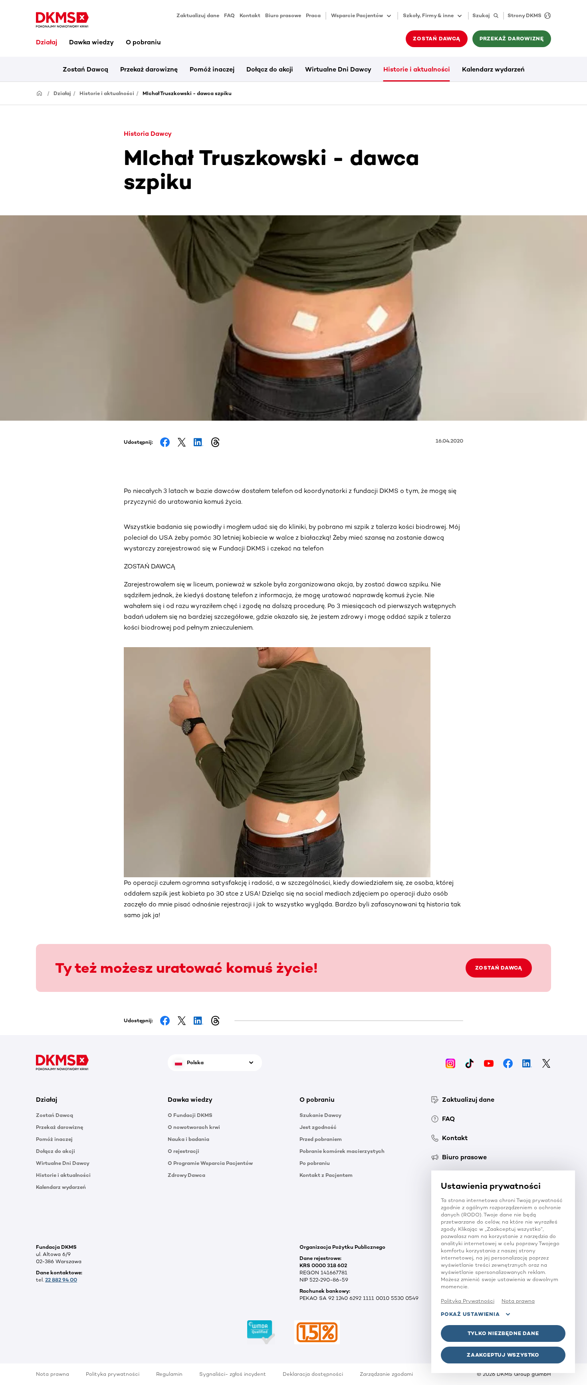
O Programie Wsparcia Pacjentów (210, 1163)
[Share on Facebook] (165, 442)
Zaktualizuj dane (197, 15)
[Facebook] (508, 1062)
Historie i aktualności (416, 69)
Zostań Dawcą (85, 69)
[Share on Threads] (215, 442)
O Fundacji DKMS (190, 1115)
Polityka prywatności (112, 1374)
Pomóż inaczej (212, 69)
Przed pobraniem (320, 1139)
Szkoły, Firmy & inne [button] (428, 15)
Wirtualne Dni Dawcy (338, 69)
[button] (96, 1100)
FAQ (229, 15)
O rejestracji (183, 1151)
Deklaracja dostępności (313, 1374)
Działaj (46, 42)
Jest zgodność (318, 1127)
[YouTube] (489, 1062)
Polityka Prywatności (467, 1301)
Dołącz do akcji (269, 69)
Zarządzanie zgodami (386, 1374)
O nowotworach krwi (194, 1127)
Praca (313, 15)
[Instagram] (450, 1062)
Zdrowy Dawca (186, 1175)
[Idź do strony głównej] (62, 20)
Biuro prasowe (283, 15)
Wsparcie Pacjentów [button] (357, 15)
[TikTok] (469, 1062)
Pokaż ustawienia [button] (470, 1314)
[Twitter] (546, 1062)
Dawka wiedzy (91, 42)
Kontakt (250, 15)
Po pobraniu (314, 1163)
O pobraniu (143, 42)
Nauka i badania (188, 1139)
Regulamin (169, 1374)
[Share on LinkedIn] (198, 442)
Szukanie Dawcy (320, 1115)
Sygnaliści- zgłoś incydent (232, 1374)
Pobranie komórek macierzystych (342, 1151)
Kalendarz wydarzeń (493, 69)
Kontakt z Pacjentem (326, 1175)
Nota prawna (52, 1374)
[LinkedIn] (527, 1062)
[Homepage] (39, 93)
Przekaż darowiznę (149, 69)
